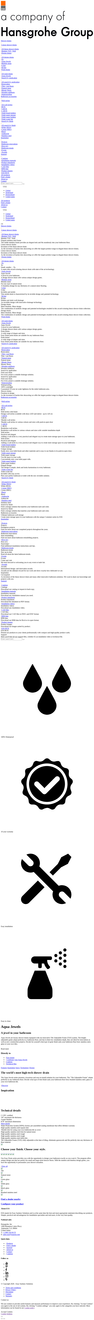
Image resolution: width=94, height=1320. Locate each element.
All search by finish (8, 125)
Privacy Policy (11, 1290)
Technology (24, 1068)
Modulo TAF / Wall (8, 51)
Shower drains (6, 41)
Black (3, 132)
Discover (4, 1086)
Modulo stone (6, 63)
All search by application (10, 82)
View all (4, 1166)
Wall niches (5, 101)
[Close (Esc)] (2, 1316)
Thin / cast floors (7, 86)
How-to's (4, 146)
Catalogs (4, 158)
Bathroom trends (7, 148)
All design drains (7, 57)
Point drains (5, 70)
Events (3, 150)
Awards (4, 152)
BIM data (4, 169)
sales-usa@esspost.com (11, 1234)
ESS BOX (5, 173)
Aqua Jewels (6, 61)
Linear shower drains (9, 45)
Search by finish (7, 121)
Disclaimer (9, 1292)
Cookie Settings (6, 1314)
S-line (3, 66)
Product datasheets (8, 163)
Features (4, 1068)
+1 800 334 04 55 (9, 1232)
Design (32, 1068)
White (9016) (6, 127)
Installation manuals (8, 160)
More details (5, 1124)
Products (10, 1243)
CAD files (5, 167)
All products (5, 175)
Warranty (9, 1296)
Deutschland (10, 195)
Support (4, 154)
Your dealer (10, 1058)
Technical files (11, 1064)
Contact (4, 181)
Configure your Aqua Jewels (17, 1060)
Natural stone (6, 88)
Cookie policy (29, 1308)
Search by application (9, 78)
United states (10, 197)
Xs (2, 59)
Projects (4, 142)
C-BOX (4, 111)
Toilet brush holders (8, 113)
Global (8, 191)
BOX (3, 107)
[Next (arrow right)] (4, 1318)
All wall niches (6, 105)
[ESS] (47, 20)
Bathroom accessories (9, 96)
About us (4, 179)
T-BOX (4, 109)
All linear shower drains (10, 49)
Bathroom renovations (9, 144)
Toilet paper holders (8, 117)
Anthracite (5, 134)
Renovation (5, 84)
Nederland (9, 193)
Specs (18, 1068)
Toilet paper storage (8, 115)
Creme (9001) (6, 129)
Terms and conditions (13, 1288)
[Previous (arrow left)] (2, 1318)
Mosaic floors (6, 90)
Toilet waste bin (7, 119)
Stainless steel (6, 136)
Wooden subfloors (8, 92)
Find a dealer (5, 177)
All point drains (7, 74)
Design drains (6, 53)
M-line (3, 68)
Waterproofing (6, 94)
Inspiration (5, 138)
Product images (7, 171)
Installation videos (8, 165)
